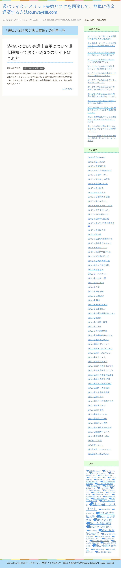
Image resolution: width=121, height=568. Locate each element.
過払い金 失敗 (94, 287)
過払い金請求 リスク (96, 357)
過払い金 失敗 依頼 (96, 291)
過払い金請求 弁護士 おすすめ (100, 366)
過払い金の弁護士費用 (97, 322)
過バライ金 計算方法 (96, 192)
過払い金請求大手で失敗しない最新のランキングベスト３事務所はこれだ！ (102, 110)
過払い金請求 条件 (96, 397)
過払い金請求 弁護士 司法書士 (100, 375)
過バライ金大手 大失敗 (103, 479)
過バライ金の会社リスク (98, 214)
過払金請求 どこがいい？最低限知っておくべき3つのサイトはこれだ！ (102, 45)
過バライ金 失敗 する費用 (99, 179)
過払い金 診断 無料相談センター (101, 313)
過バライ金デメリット (97, 201)
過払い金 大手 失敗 (96, 283)
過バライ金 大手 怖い (97, 175)
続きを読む (68, 89)
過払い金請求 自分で (96, 406)
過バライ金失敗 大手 (96, 230)
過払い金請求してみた (97, 419)
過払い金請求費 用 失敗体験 (100, 427)
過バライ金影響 (94, 234)
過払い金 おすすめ (96, 270)
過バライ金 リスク (96, 162)
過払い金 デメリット (97, 274)
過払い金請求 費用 (96, 410)
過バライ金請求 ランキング (99, 243)
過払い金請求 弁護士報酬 (98, 388)
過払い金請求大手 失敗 (97, 423)
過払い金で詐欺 (94, 318)
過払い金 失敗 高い (96, 296)
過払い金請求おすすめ (97, 414)
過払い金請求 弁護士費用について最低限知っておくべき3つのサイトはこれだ (40, 52)
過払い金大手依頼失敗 (97, 331)
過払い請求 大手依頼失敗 (98, 265)
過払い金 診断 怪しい (97, 309)
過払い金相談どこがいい (98, 340)
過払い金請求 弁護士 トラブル (100, 370)
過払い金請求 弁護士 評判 (99, 379)
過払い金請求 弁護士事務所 (99, 384)
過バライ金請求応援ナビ (98, 256)
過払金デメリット (95, 445)
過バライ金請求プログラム (99, 252)
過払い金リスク (94, 327)
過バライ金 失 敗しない (98, 473)
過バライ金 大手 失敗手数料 (100, 171)
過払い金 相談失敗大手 (97, 305)
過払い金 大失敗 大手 (97, 278)
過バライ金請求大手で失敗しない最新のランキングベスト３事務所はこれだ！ (102, 128)
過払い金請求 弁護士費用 (33, 68)
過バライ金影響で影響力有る (100, 239)
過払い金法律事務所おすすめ (100, 335)
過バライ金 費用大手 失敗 (99, 197)
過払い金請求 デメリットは (100, 348)
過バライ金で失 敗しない (98, 210)
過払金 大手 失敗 (95, 441)
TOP (42, 20)
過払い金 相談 (94, 300)
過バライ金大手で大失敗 (98, 219)
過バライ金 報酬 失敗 (97, 166)
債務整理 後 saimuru (96, 157)
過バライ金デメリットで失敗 (100, 206)
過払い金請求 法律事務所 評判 (100, 401)
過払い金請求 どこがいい (99, 353)
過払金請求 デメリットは (99, 449)
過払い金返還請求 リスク (98, 432)
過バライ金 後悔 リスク (98, 184)
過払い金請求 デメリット (98, 344)
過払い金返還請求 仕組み (98, 436)
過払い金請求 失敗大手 (97, 362)
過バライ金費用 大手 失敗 (99, 261)
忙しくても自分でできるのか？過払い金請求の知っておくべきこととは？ (102, 138)
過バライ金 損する (96, 188)
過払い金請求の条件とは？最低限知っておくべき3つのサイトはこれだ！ (102, 119)
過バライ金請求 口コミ (97, 248)
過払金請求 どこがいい (98, 454)
